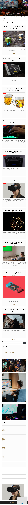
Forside (3, 16)
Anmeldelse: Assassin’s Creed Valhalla (14, 310)
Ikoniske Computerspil (16, 16)
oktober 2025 (3, 432)
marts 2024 (3, 448)
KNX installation (4, 351)
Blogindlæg (3, 18)
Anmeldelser (10, 16)
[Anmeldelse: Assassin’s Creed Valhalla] (14, 321)
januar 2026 (3, 429)
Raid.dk (3, 20)
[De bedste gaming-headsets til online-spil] (14, 190)
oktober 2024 (3, 441)
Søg (2, 341)
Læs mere (14, 53)
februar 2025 (3, 439)
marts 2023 (3, 459)
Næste (15, 339)
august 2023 (3, 455)
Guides (6, 16)
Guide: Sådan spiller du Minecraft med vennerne (14, 27)
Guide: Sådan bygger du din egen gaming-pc (14, 121)
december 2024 (4, 440)
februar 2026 (3, 428)
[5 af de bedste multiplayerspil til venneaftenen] (14, 253)
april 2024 (3, 447)
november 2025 (4, 431)
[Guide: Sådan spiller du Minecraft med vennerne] (14, 38)
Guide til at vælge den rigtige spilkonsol (14, 151)
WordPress (13, 502)
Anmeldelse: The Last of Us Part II (14, 210)
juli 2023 (3, 456)
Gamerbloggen (22, 16)
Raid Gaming (14, 7)
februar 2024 (3, 449)
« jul (13, 482)
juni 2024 (3, 446)
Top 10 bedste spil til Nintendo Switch (14, 273)
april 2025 (3, 438)
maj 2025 (3, 437)
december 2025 (4, 430)
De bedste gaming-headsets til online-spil (14, 179)
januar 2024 (3, 450)
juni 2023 (3, 457)
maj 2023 (3, 458)
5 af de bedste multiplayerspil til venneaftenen (14, 243)
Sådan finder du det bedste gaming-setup (14, 89)
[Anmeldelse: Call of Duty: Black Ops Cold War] (14, 69)
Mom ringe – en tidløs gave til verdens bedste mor (8, 352)
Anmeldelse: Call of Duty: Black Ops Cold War (14, 59)
